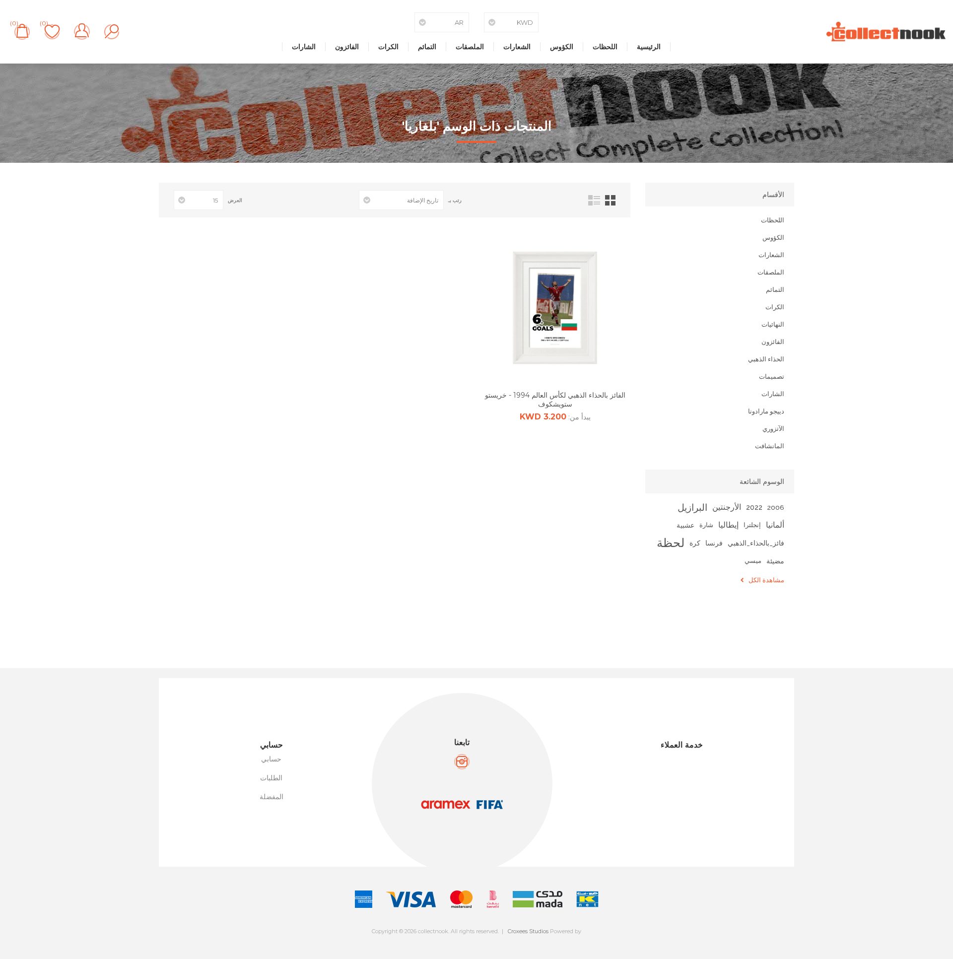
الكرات (388, 46)
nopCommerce (498, 939)
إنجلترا (752, 525)
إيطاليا (728, 525)
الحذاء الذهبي (766, 359)
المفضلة (271, 796)
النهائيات (772, 324)
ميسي (753, 560)
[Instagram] (462, 761)
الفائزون (347, 46)
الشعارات (517, 46)
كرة (694, 543)
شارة (706, 525)
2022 (754, 507)
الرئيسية (649, 46)
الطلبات (271, 777)
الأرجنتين (726, 507)
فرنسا (714, 543)
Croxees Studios (528, 931)
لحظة (670, 543)
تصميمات (771, 376)
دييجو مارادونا (766, 411)
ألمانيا (775, 525)
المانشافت (769, 446)
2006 (775, 507)
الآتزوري (773, 428)
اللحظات (605, 46)
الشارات (304, 46)
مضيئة (775, 560)
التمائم (427, 46)
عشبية (685, 525)
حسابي (271, 758)
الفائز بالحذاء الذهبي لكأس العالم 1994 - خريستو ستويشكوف (555, 400)
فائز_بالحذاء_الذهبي (756, 543)
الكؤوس (561, 46)
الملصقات (470, 46)
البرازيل (692, 507)
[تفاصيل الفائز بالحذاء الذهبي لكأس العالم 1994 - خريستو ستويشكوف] (554, 307)
